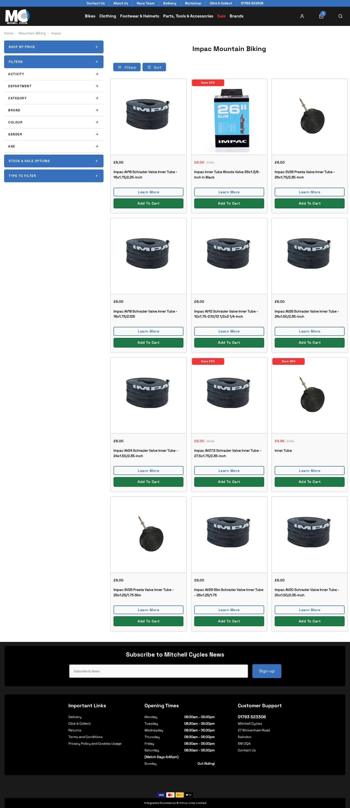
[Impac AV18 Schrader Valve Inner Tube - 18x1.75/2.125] (148, 256)
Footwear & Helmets (139, 16)
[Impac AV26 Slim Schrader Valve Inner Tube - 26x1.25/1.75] (229, 534)
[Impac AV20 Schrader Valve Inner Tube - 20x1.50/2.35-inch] (309, 534)
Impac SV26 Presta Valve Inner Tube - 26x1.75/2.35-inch (305, 174)
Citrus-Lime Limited (192, 803)
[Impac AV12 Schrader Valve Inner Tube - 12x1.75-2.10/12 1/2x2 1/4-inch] (229, 256)
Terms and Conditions (85, 737)
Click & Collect (79, 723)
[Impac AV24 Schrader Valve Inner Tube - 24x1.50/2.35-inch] (148, 395)
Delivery (74, 717)
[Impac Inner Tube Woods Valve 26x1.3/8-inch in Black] (229, 116)
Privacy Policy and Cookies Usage (94, 743)
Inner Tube (283, 450)
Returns (74, 730)
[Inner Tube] (309, 395)
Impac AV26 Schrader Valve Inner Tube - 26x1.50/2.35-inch (307, 314)
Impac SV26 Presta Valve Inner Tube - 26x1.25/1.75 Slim (144, 592)
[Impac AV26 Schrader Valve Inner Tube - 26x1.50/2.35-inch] (309, 256)
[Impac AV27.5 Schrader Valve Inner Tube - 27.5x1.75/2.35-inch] (229, 395)
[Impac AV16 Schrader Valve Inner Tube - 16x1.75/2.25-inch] (148, 116)
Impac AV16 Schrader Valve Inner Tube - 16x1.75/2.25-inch (145, 174)
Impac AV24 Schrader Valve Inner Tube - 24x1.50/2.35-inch (146, 453)
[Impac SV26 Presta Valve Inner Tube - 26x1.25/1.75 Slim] (148, 534)
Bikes (90, 16)
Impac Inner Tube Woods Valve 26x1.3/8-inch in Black (227, 174)
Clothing (107, 16)
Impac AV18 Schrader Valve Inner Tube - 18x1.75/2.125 (145, 314)
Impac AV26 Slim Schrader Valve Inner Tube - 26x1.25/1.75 (228, 592)
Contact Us (247, 750)
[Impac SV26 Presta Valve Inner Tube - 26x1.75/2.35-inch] (309, 116)
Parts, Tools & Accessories (188, 16)
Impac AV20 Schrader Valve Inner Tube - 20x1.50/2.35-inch (307, 592)
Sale (221, 16)
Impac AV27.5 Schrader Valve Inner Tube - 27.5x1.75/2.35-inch (227, 453)
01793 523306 (252, 717)
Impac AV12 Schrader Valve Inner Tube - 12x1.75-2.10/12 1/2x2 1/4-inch (226, 314)
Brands (236, 16)
